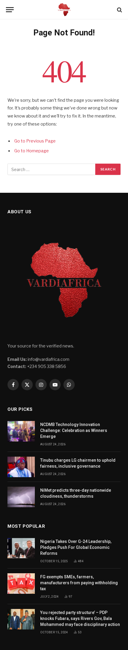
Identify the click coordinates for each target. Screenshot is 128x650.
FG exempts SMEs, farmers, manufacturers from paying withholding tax (79, 582)
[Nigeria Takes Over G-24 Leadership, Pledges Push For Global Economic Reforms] (21, 548)
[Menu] (10, 9)
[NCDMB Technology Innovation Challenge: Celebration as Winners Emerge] (21, 431)
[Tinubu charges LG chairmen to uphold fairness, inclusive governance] (21, 467)
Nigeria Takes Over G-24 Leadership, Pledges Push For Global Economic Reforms (75, 547)
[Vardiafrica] (64, 9)
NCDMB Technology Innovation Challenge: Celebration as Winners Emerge (73, 430)
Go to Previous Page (35, 141)
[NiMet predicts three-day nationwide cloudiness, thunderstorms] (21, 497)
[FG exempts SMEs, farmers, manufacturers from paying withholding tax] (21, 583)
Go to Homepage (31, 151)
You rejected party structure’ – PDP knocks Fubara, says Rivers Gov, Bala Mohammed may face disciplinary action (80, 618)
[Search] (119, 9)
